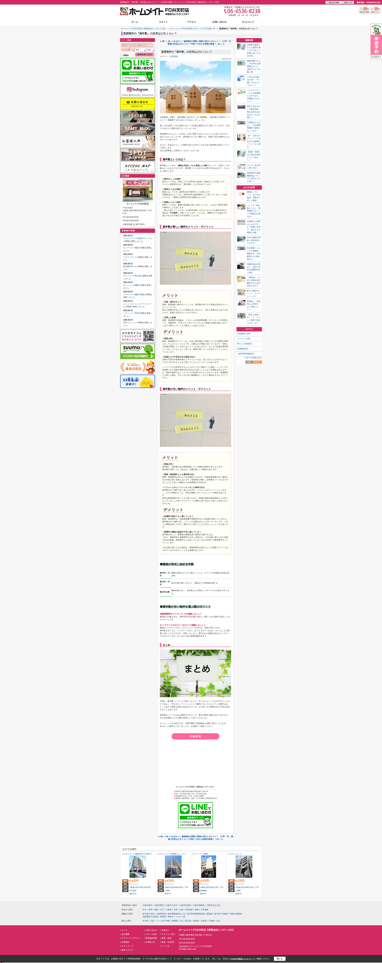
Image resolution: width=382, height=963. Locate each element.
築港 (197, 909)
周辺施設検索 (151, 938)
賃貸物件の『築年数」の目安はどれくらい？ (186, 51)
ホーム (124, 930)
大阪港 (204, 921)
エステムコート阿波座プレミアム (137, 238)
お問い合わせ (151, 930)
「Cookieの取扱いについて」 (241, 959)
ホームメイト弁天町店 (169, 723)
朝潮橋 (174, 921)
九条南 (169, 909)
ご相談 (201, 726)
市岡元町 (147, 887)
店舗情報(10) (242, 349)
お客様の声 (150, 942)
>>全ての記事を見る (253, 358)
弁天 (144, 909)
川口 (162, 909)
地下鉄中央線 (148, 914)
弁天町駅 (132, 891)
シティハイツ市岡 (131, 313)
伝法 (218, 921)
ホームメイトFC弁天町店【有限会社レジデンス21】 (207, 930)
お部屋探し (174, 56)
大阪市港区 (139, 887)
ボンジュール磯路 (131, 285)
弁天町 (145, 921)
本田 (180, 887)
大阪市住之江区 (213, 905)
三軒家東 (204, 909)
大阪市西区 (174, 887)
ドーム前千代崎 (163, 921)
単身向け (165, 930)
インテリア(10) (243, 338)
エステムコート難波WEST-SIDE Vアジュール (142, 854)
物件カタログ (127, 950)
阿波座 (196, 921)
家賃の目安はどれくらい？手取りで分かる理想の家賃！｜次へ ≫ (196, 44)
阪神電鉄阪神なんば (176, 914)
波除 (156, 909)
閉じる (280, 959)
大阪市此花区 (185, 905)
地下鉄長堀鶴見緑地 (196, 914)
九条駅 (167, 891)
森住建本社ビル (130, 266)
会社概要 (125, 934)
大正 (181, 921)
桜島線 (209, 914)
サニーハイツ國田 (131, 248)
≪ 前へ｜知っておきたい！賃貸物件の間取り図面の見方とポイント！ (190, 41)
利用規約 (125, 942)
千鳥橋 (211, 921)
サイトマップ (127, 946)
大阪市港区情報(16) (245, 354)
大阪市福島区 (199, 905)
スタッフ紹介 (151, 934)
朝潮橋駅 (203, 891)
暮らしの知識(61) (244, 344)
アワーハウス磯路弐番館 (134, 294)
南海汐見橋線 (235, 914)
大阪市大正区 (171, 905)
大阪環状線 (161, 914)
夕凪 (216, 887)
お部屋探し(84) (243, 334)
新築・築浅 (166, 938)
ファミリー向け (168, 934)
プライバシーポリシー (131, 938)
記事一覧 (226, 41)
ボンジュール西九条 (132, 276)
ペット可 (165, 946)
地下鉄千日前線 (221, 914)
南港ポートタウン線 (176, 916)
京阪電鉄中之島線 (150, 916)
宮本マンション (130, 322)
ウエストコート (130, 257)
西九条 (188, 921)
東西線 (163, 916)
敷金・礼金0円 (168, 942)
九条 (251, 887)
